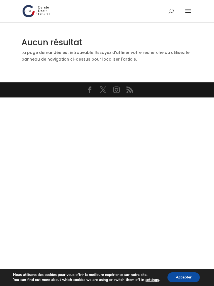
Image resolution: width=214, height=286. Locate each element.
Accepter (183, 277)
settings (152, 279)
